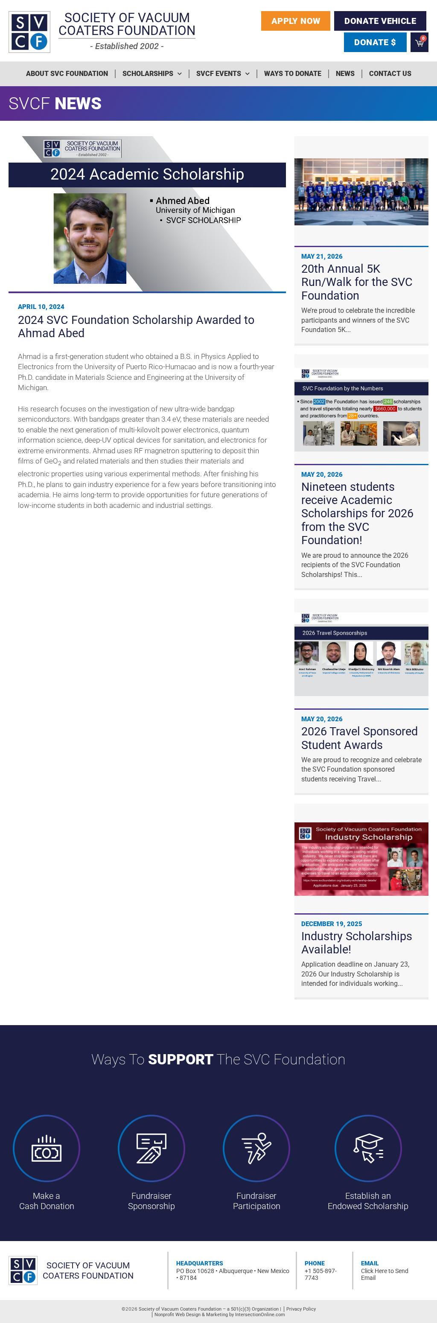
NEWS (345, 74)
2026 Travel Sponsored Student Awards (359, 738)
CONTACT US (390, 74)
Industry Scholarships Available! (356, 943)
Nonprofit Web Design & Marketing (191, 1314)
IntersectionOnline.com (260, 1314)
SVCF (29, 103)
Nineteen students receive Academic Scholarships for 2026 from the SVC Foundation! (357, 513)
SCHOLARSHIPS (147, 74)
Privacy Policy (301, 1309)
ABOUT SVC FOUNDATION (67, 74)
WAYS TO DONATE (292, 74)
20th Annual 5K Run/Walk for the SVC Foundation (357, 282)
